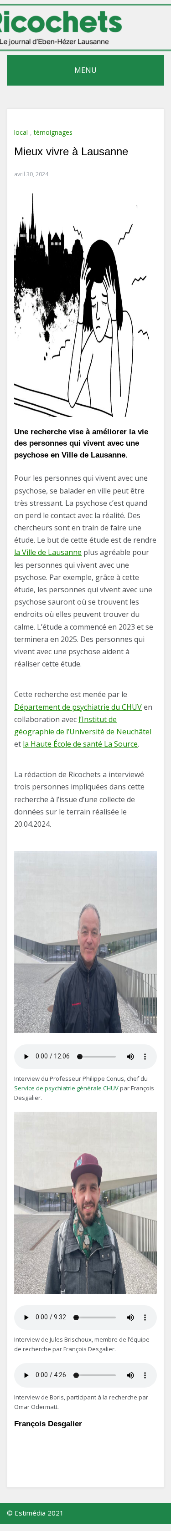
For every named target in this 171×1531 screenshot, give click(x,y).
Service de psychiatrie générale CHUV (66, 1088)
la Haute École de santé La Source (80, 744)
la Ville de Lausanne (48, 552)
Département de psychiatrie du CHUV (78, 707)
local (21, 132)
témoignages (53, 132)
